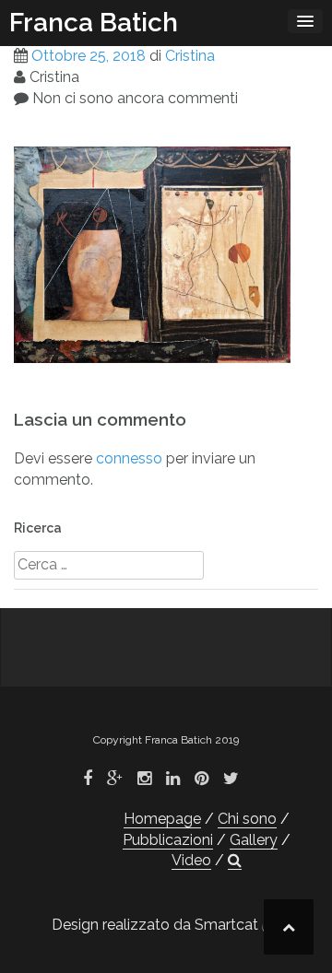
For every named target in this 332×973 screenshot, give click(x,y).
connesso (129, 458)
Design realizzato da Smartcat (157, 924)
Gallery (254, 840)
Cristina (190, 55)
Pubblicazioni (168, 840)
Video (191, 860)
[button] (235, 860)
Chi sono (247, 818)
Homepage (162, 818)
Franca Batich (93, 22)
